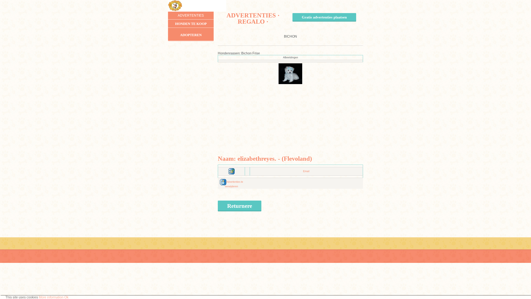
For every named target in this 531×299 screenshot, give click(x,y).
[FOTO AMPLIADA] (290, 73)
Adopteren (191, 35)
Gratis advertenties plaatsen (324, 17)
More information (51, 297)
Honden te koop (191, 24)
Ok (66, 297)
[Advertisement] (290, 113)
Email (306, 171)
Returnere (239, 206)
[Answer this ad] (231, 171)
